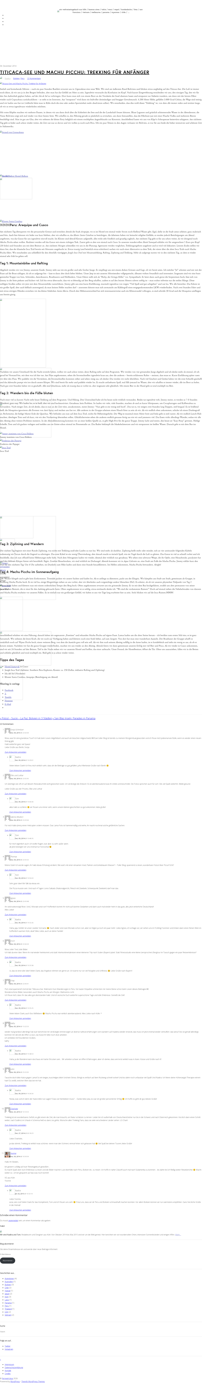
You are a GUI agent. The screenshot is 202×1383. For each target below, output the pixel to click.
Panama (8, 1303)
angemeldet (13, 1220)
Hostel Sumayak (12, 666)
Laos (7, 1299)
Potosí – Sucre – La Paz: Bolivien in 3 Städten (26, 718)
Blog (103, 15)
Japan (7, 1293)
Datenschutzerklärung (14, 1367)
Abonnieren (7, 1260)
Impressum (9, 1364)
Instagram (9, 1349)
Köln (6, 1296)
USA (6, 1312)
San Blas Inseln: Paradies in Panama (74, 718)
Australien (9, 1281)
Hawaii (7, 1290)
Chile (7, 1287)
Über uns (103, 18)
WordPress (15, 1381)
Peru (22, 78)
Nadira (7, 78)
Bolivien (16, 78)
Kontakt (103, 25)
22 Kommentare (34, 78)
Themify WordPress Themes (33, 1381)
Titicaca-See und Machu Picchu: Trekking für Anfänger (74, 72)
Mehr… (178, 1234)
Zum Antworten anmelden (15, 752)
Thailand (8, 1309)
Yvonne (13, 1153)
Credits (8, 1373)
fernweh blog (7, 1378)
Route (103, 21)
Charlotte (14, 1108)
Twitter (7, 1346)
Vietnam (8, 1315)
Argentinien (9, 1278)
